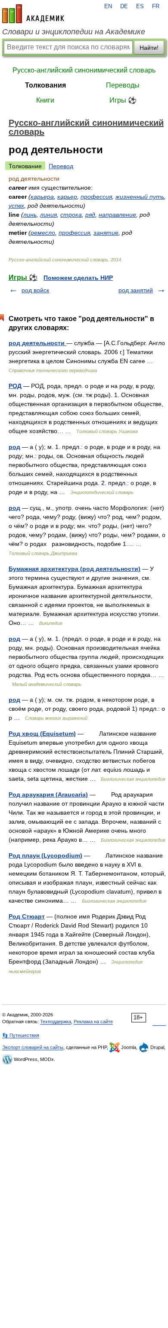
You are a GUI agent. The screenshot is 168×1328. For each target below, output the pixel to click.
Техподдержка (55, 1021)
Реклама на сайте (93, 1021)
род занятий (135, 290)
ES (140, 6)
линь (30, 214)
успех (16, 205)
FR (155, 6)
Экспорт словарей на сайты (32, 1047)
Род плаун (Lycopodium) (45, 855)
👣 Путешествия (20, 1035)
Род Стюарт (27, 916)
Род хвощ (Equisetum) (42, 733)
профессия (96, 196)
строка (71, 214)
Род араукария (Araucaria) (48, 794)
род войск (35, 290)
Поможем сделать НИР (78, 277)
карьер (67, 196)
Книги (45, 100)
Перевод (61, 166)
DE (124, 6)
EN (108, 6)
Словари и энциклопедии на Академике (73, 31)
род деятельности (37, 343)
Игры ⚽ (123, 100)
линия (48, 214)
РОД (15, 385)
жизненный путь (139, 196)
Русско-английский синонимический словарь (84, 70)
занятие (105, 232)
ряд (90, 214)
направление (117, 214)
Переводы (123, 85)
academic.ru (33, 13)
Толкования (45, 85)
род (14, 446)
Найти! (149, 47)
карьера (42, 196)
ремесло (43, 232)
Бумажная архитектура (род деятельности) (74, 568)
